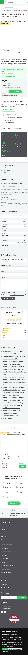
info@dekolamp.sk (9, 122)
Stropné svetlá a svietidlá (10, 351)
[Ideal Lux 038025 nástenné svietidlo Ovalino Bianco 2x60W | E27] (14, 443)
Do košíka (17, 91)
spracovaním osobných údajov (16, 295)
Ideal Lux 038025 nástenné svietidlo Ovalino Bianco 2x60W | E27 (13, 457)
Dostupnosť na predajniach (8, 73)
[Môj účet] (23, 2)
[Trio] (20, 484)
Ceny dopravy (4, 548)
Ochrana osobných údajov (7, 565)
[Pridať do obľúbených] (14, 431)
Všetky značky (14, 503)
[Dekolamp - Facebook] (2, 612)
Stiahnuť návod (6, 128)
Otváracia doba (4, 584)
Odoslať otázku (8, 298)
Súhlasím (5, 649)
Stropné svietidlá (9, 7)
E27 (25, 224)
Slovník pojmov (4, 536)
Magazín (3, 529)
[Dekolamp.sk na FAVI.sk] (14, 622)
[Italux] (7, 493)
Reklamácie (4, 555)
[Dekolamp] (10, 2)
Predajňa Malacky (5, 587)
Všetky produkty (7, 418)
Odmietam (5, 651)
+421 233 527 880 (9, 120)
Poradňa (3, 533)
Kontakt (3, 526)
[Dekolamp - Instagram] (5, 612)
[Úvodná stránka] (2, 7)
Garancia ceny (4, 558)
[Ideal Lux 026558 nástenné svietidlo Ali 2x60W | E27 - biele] (14, 33)
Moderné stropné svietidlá (9, 8)
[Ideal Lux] (7, 488)
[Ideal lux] (7, 51)
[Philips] (7, 484)
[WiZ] (20, 493)
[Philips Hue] (7, 498)
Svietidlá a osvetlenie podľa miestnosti (13, 361)
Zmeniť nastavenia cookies (7, 576)
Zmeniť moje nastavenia (15, 649)
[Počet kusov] (4, 92)
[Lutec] (20, 488)
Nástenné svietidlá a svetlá (10, 356)
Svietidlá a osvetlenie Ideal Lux (11, 408)
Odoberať (22, 597)
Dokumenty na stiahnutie (7, 540)
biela (25, 219)
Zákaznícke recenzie (6, 572)
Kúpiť (22, 466)
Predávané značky (5, 569)
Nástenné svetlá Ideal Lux (10, 413)
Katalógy (3, 562)
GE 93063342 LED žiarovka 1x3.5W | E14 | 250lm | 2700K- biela (16, 105)
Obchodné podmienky (6, 551)
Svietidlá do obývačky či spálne (11, 364)
